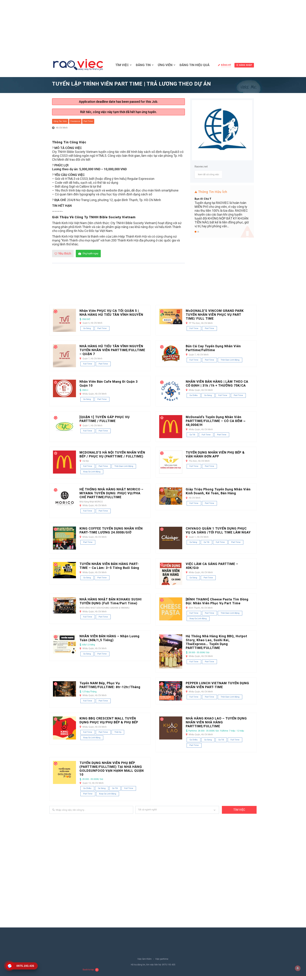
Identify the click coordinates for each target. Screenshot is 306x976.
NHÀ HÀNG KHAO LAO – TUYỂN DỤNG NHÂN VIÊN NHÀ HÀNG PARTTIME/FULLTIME (216, 722)
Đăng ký (226, 65)
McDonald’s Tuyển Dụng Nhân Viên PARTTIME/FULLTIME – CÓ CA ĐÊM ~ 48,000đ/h (216, 421)
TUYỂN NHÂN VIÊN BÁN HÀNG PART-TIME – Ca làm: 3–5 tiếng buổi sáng (109, 566)
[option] (222, 204)
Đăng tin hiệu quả (194, 65)
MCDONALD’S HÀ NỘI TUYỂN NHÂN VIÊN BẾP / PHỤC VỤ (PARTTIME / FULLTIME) (112, 454)
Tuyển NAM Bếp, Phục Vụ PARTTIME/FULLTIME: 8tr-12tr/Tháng (110, 685)
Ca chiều (193, 395)
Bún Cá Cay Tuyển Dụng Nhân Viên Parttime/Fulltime (213, 348)
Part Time (88, 121)
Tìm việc (122, 65)
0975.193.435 (168, 964)
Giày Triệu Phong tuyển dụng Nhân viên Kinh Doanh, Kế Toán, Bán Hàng (218, 491)
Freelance (75, 121)
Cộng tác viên (60, 121)
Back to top (88, 969)
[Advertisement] (153, 26)
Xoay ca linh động (91, 472)
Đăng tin (143, 65)
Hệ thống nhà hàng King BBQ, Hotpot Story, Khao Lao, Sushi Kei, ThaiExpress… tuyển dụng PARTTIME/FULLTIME (216, 642)
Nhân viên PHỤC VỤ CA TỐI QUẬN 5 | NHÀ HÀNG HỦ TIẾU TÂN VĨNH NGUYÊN (111, 312)
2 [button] (198, 232)
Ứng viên (165, 65)
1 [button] (195, 232)
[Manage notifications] (298, 968)
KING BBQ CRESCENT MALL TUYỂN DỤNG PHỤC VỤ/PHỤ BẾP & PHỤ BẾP (109, 720)
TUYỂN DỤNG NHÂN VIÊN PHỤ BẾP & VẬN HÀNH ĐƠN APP (215, 454)
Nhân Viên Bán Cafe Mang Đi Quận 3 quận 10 (109, 383)
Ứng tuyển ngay (90, 253)
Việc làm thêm (144, 959)
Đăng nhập (245, 65)
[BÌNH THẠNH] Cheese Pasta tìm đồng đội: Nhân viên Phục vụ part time (217, 601)
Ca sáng (87, 328)
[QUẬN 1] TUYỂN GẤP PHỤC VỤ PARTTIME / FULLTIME (105, 419)
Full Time (193, 328)
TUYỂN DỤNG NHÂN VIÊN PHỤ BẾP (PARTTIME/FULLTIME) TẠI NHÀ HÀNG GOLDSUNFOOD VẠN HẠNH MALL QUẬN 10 (112, 768)
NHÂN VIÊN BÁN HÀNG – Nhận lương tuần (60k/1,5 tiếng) (110, 638)
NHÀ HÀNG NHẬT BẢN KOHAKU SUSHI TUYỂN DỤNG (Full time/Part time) (111, 601)
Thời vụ (117, 732)
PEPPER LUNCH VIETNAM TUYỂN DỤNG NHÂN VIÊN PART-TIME (217, 685)
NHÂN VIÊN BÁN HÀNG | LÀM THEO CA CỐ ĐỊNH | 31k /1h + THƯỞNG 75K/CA (217, 383)
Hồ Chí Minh (62, 127)
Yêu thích (64, 253)
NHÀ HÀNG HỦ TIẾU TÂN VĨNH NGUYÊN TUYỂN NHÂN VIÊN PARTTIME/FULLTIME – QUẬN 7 (112, 350)
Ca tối (192, 435)
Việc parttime (161, 959)
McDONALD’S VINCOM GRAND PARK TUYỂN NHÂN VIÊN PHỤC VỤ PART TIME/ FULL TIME (215, 314)
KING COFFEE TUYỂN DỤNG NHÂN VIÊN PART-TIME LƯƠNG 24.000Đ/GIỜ (111, 530)
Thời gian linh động (230, 360)
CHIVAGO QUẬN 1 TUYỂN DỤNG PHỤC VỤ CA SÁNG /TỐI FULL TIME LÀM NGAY (218, 530)
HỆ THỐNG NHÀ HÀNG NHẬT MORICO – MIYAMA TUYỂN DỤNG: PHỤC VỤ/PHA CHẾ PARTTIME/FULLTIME (111, 493)
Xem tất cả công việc (208, 174)
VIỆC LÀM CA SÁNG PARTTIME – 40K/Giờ (212, 566)
